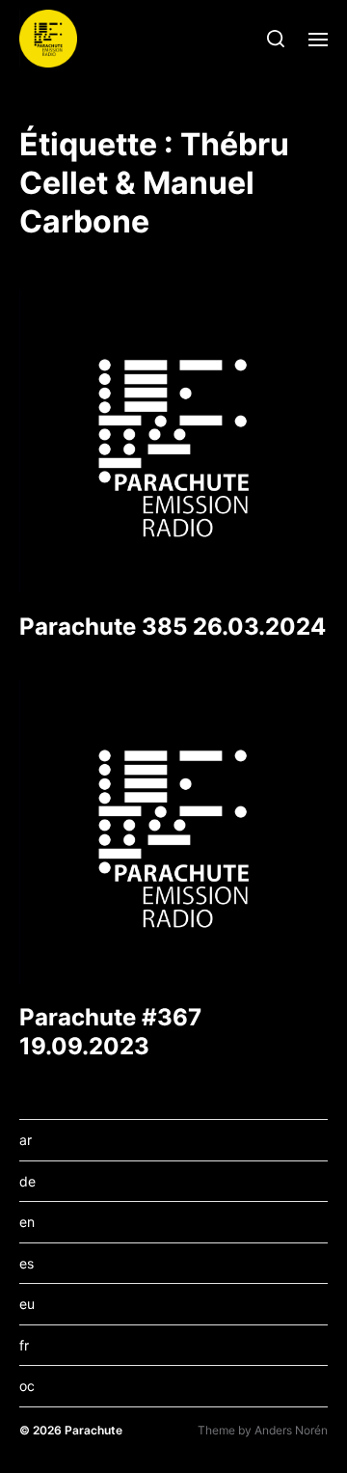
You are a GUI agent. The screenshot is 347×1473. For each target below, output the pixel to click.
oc (27, 1386)
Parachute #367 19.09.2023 (110, 1031)
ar (25, 1140)
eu (27, 1304)
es (26, 1263)
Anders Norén (291, 1430)
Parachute (93, 1430)
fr (24, 1345)
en (27, 1222)
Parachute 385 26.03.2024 (172, 627)
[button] (276, 38)
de (27, 1181)
